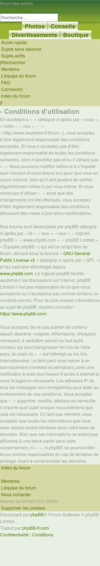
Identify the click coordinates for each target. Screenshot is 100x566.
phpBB (37, 514)
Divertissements (34, 35)
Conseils (63, 26)
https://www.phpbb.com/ (23, 313)
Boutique (76, 35)
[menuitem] (20, 49)
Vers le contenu (15, 10)
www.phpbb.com (16, 273)
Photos (35, 26)
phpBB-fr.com (35, 528)
